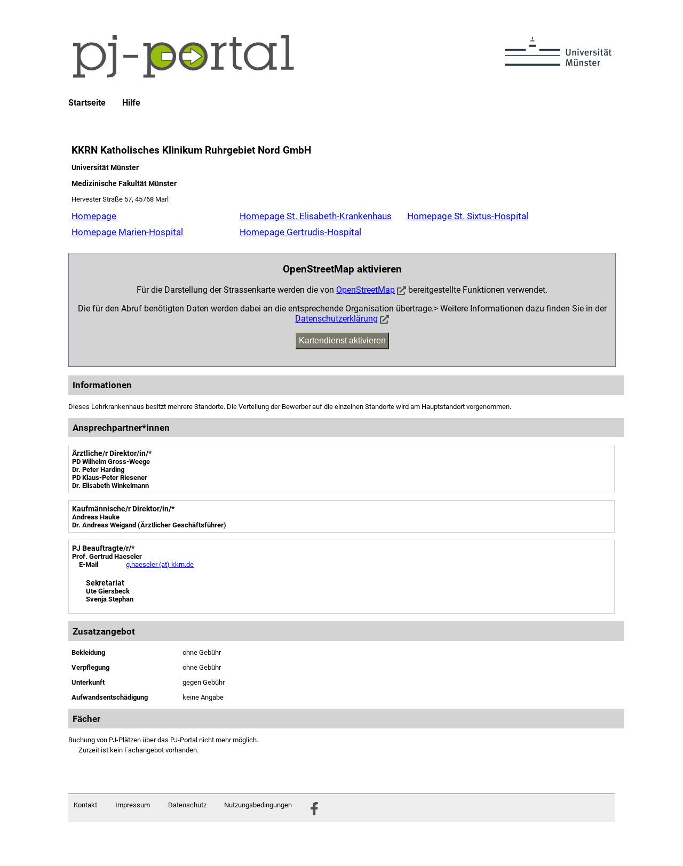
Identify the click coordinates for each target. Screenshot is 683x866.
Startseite (87, 103)
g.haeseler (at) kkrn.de (160, 564)
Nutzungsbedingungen (258, 805)
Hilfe (131, 103)
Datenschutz (187, 805)
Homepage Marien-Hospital (127, 232)
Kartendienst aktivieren (342, 340)
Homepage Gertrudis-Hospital (300, 232)
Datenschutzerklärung (336, 319)
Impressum (132, 805)
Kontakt (85, 805)
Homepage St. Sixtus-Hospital (467, 216)
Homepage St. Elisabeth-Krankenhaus (316, 216)
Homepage (94, 216)
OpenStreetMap (365, 290)
